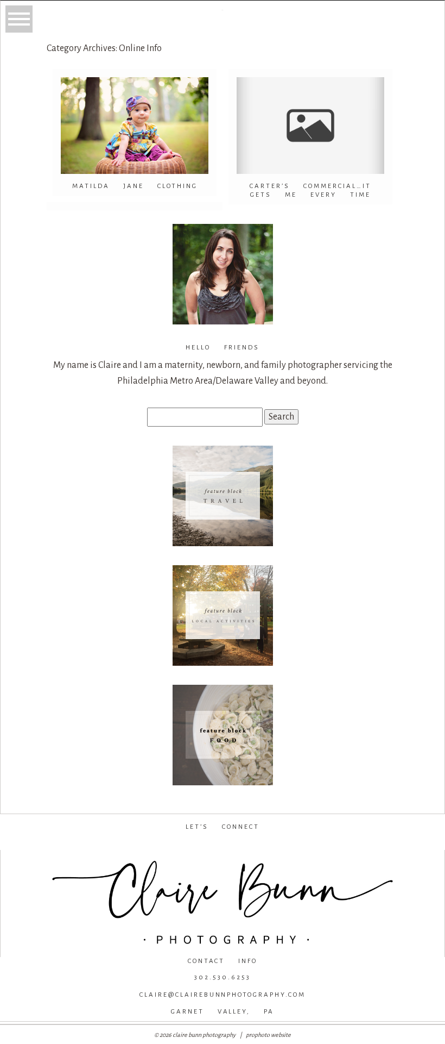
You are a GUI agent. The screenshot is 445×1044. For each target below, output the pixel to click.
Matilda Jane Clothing (135, 186)
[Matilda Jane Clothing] (134, 125)
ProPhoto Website (268, 1035)
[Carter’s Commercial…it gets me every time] (310, 125)
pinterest (295, 845)
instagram (220, 845)
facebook (147, 845)
